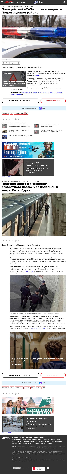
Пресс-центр (29, 437)
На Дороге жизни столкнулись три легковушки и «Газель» (50, 125)
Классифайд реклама (56, 441)
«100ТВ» (36, 75)
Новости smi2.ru (7, 176)
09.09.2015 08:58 (6, 6)
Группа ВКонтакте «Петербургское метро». (30, 236)
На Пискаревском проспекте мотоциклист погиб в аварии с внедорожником (52, 131)
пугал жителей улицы (38, 328)
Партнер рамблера (26, 467)
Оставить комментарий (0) (53, 100)
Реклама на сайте (16, 441)
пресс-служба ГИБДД (7, 59)
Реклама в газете (55, 439)
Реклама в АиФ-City (44, 441)
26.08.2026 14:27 (5, 181)
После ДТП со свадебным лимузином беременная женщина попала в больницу (19, 125)
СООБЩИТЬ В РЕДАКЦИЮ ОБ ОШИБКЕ (43, 443)
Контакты (46, 439)
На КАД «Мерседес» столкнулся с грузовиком (20, 135)
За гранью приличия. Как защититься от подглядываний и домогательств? (37, 360)
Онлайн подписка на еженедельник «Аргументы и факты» (27, 439)
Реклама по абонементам (30, 441)
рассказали (30, 271)
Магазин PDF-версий (39, 437)
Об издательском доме (18, 437)
